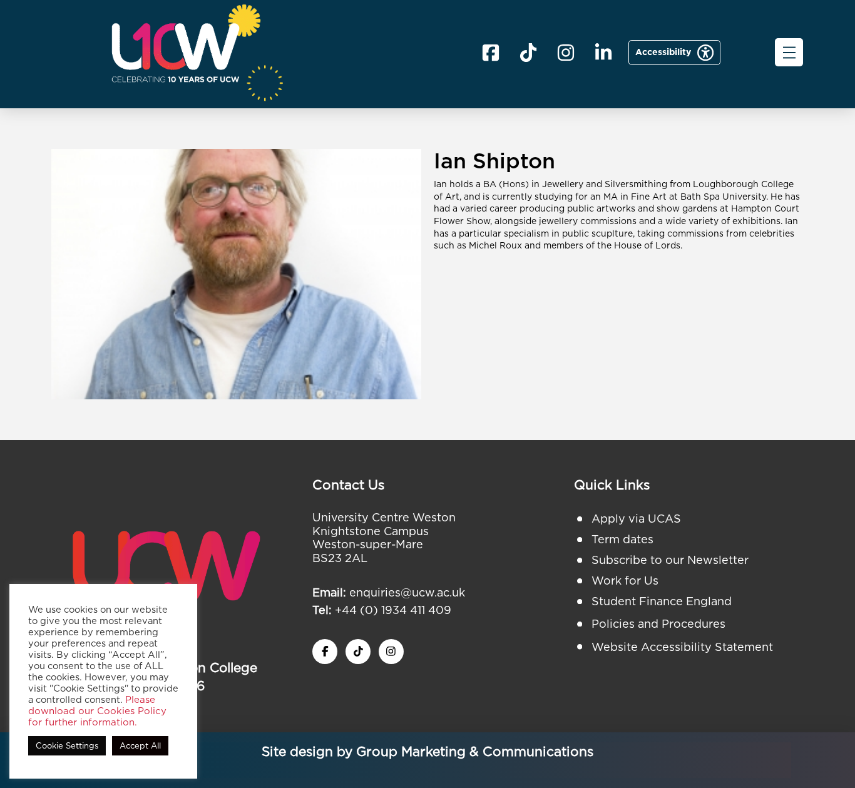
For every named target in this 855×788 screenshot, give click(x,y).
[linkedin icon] (603, 52)
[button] (789, 52)
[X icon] (528, 52)
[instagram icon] (391, 651)
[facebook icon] (490, 52)
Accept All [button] (140, 745)
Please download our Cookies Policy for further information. (97, 711)
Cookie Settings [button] (67, 745)
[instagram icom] (565, 52)
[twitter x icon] (358, 651)
